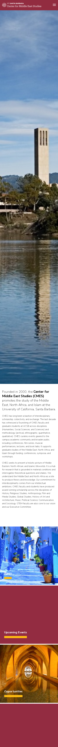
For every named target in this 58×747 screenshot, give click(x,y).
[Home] (21, 6)
